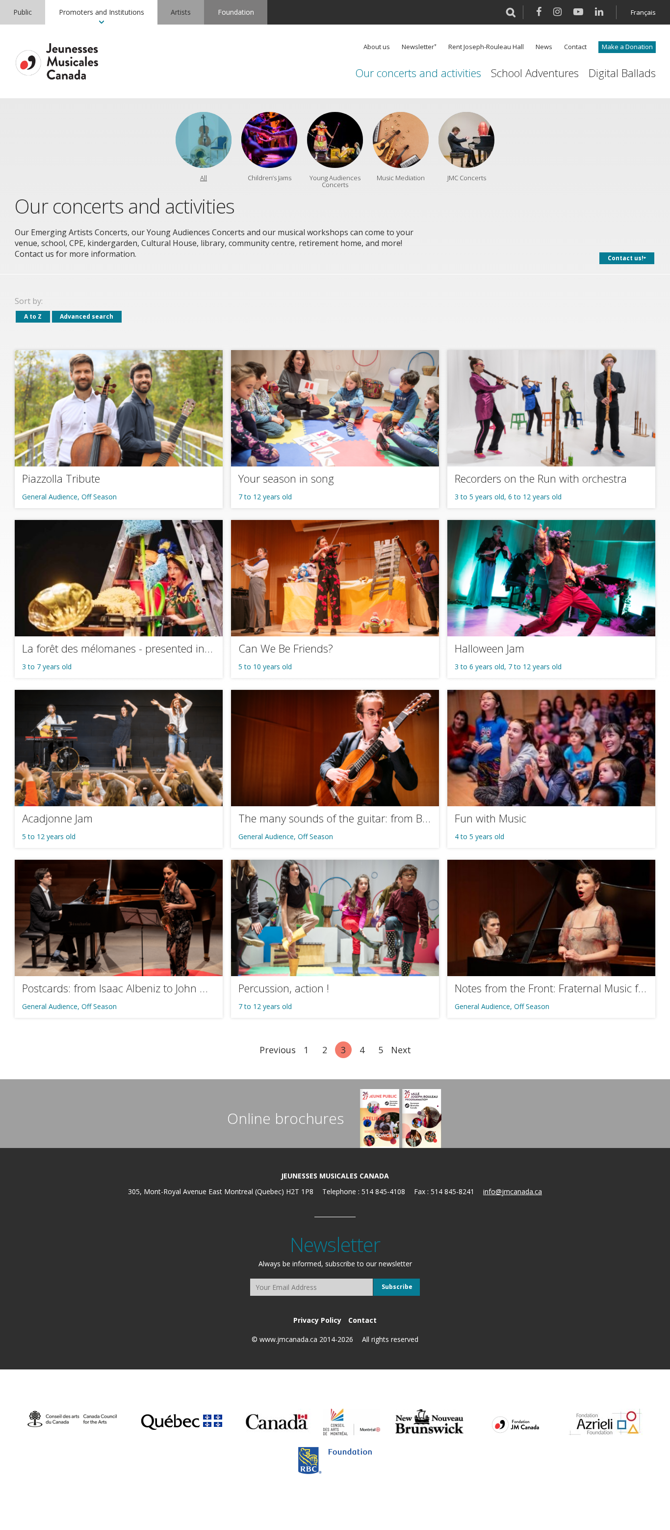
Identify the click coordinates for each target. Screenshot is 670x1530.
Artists (181, 12)
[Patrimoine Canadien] (276, 1422)
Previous (277, 1050)
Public (22, 12)
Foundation (236, 12)
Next (401, 1050)
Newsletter (418, 47)
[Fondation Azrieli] (605, 1422)
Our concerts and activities (418, 73)
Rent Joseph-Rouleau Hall (486, 47)
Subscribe (397, 1287)
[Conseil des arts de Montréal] (351, 1422)
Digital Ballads (622, 73)
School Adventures (535, 73)
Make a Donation (627, 46)
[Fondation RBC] (335, 1460)
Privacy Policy (317, 1320)
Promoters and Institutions (101, 12)
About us (376, 47)
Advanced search (86, 316)
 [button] (510, 12)
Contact (575, 47)
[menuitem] (22, 12)
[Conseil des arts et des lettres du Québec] (182, 1420)
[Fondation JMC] (515, 1424)
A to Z (33, 316)
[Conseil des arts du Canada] (72, 1419)
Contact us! (626, 258)
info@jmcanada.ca (512, 1191)
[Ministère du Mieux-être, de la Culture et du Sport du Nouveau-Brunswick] (429, 1422)
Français (643, 12)
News (544, 47)
